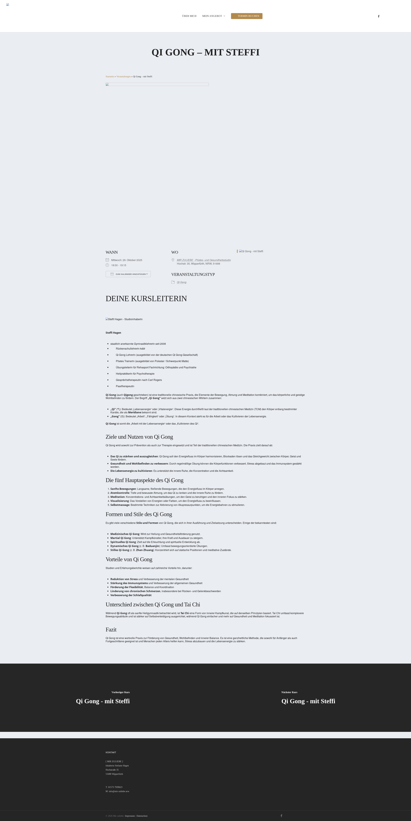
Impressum (130, 816)
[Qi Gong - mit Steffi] (103, 698)
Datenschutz (142, 816)
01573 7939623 (115, 787)
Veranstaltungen (123, 76)
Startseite (110, 76)
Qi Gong (181, 282)
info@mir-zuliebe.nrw (119, 791)
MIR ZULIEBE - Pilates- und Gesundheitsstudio (204, 260)
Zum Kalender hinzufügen (130, 274)
